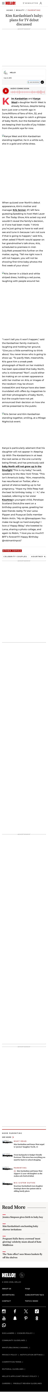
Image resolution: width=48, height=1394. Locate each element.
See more (6, 1137)
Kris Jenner (19, 210)
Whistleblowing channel (15, 1347)
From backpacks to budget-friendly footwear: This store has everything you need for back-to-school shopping (29, 1157)
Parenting (34, 10)
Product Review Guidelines (27, 1383)
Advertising (8, 1295)
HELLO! (13, 72)
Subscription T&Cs (34, 1295)
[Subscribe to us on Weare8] (40, 1318)
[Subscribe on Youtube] (7, 1318)
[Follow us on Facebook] (18, 1311)
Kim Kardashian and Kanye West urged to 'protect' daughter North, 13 (29, 1145)
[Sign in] (41, 3)
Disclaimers (8, 1333)
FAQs (27, 1289)
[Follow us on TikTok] (40, 1311)
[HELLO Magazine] (10, 3)
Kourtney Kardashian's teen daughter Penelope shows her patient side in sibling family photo (28, 1188)
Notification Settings (31, 1355)
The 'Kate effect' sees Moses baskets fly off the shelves (22, 1255)
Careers (6, 1383)
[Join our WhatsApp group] (7, 1325)
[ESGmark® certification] (20, 1275)
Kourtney (7, 499)
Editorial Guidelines (13, 1369)
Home (10, 10)
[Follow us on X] (29, 1311)
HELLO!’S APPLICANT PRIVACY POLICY (19, 1376)
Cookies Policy (25, 1333)
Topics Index (31, 1301)
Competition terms (11, 1362)
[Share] (42, 82)
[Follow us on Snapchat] (18, 1318)
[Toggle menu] (3, 3)
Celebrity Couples (15, 556)
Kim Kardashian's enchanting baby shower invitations (20, 1228)
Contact (6, 1301)
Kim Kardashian (19, 98)
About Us (6, 1289)
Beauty (20, 10)
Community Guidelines (13, 1340)
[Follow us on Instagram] (7, 1311)
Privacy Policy (9, 1355)
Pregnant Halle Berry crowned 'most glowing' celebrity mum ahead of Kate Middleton (22, 1242)
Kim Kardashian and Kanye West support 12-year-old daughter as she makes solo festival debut (28, 1173)
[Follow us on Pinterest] (29, 1318)
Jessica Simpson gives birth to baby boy (23, 1217)
